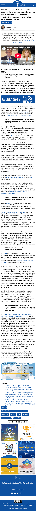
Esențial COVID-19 (7, 22)
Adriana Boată (10, 26)
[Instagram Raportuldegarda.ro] (21, 494)
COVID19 (4, 407)
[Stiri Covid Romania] (9, 432)
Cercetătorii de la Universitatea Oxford (13, 212)
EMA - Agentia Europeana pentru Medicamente (15, 411)
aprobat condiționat (17, 177)
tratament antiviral (7, 418)
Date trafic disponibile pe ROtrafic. (18, 508)
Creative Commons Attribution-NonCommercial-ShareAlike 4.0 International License (19, 504)
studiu (5, 253)
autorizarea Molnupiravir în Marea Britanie (18, 115)
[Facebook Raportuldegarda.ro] (12, 494)
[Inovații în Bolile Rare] (9, 449)
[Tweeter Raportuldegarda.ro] (18, 494)
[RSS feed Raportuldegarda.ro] (12, 497)
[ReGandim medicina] (9, 466)
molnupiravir (5, 414)
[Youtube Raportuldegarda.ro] (15, 494)
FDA (7, 177)
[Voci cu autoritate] (26, 449)
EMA (30, 177)
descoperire (10, 203)
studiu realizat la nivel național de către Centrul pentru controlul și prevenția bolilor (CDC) (16, 315)
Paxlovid (13, 414)
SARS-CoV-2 (25, 414)
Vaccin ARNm (17, 418)
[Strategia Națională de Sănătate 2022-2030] (26, 466)
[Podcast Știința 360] (26, 432)
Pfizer (11, 134)
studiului (12, 135)
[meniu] (3, 5)
